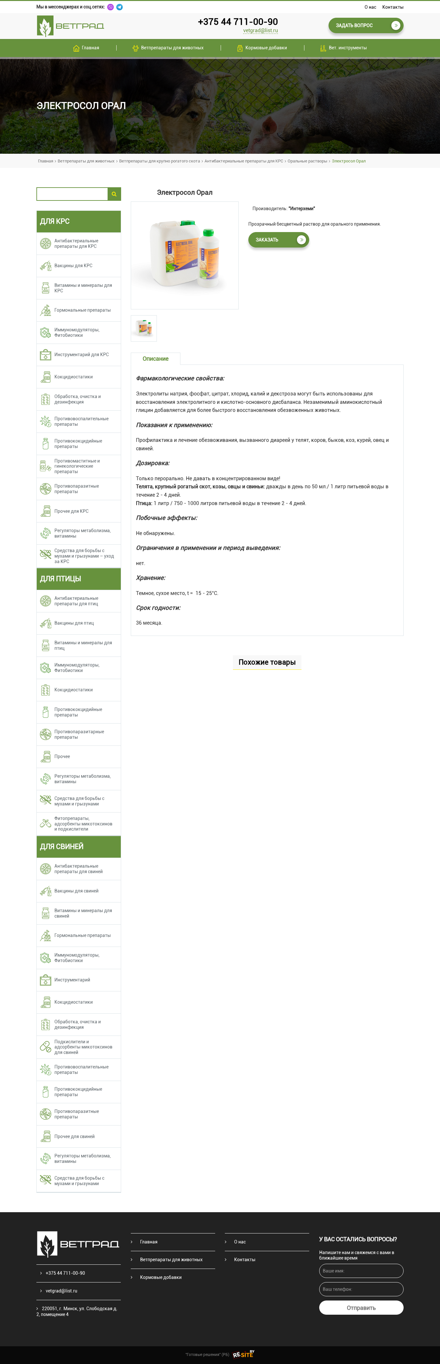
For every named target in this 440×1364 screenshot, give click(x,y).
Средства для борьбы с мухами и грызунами (79, 801)
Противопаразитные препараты (76, 488)
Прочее (62, 756)
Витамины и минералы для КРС (83, 288)
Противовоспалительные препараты (81, 421)
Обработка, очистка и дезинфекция (77, 399)
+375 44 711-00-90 (238, 21)
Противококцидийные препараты (78, 443)
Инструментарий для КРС (81, 354)
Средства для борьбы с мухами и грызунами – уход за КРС (84, 556)
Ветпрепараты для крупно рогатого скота (159, 161)
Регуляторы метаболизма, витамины (82, 533)
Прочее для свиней (74, 1136)
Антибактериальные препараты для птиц (76, 601)
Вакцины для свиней (76, 890)
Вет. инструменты (348, 47)
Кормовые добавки (266, 47)
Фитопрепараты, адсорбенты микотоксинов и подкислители (83, 824)
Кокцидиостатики (73, 376)
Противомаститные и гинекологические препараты (77, 466)
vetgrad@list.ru (260, 30)
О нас (370, 7)
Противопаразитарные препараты (79, 734)
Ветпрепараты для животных (172, 47)
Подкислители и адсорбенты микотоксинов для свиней (83, 1047)
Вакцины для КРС (73, 265)
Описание (155, 358)
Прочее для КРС (71, 511)
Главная (90, 47)
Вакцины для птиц (74, 623)
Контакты (393, 7)
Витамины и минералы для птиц (83, 645)
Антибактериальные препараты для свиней (78, 868)
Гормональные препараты (82, 310)
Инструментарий (72, 979)
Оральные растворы (307, 161)
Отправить (361, 1307)
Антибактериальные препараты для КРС (244, 161)
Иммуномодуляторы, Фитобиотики (77, 332)
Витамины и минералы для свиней (83, 913)
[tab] (144, 328)
